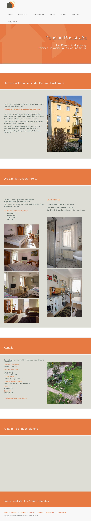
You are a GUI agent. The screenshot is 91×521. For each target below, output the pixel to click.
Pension (14, 513)
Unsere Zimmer (38, 14)
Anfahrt (63, 14)
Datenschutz (12, 22)
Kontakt (52, 14)
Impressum (76, 14)
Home (10, 14)
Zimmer (23, 513)
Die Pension (22, 14)
